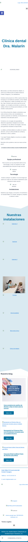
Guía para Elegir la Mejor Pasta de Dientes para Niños (13, 454)
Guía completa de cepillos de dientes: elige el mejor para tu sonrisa (13, 406)
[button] (27, 8)
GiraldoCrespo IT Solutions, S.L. (14, 533)
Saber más (9, 413)
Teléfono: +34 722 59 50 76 (8, 475)
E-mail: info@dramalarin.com (8, 479)
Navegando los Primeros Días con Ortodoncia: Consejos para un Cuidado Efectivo (14, 432)
